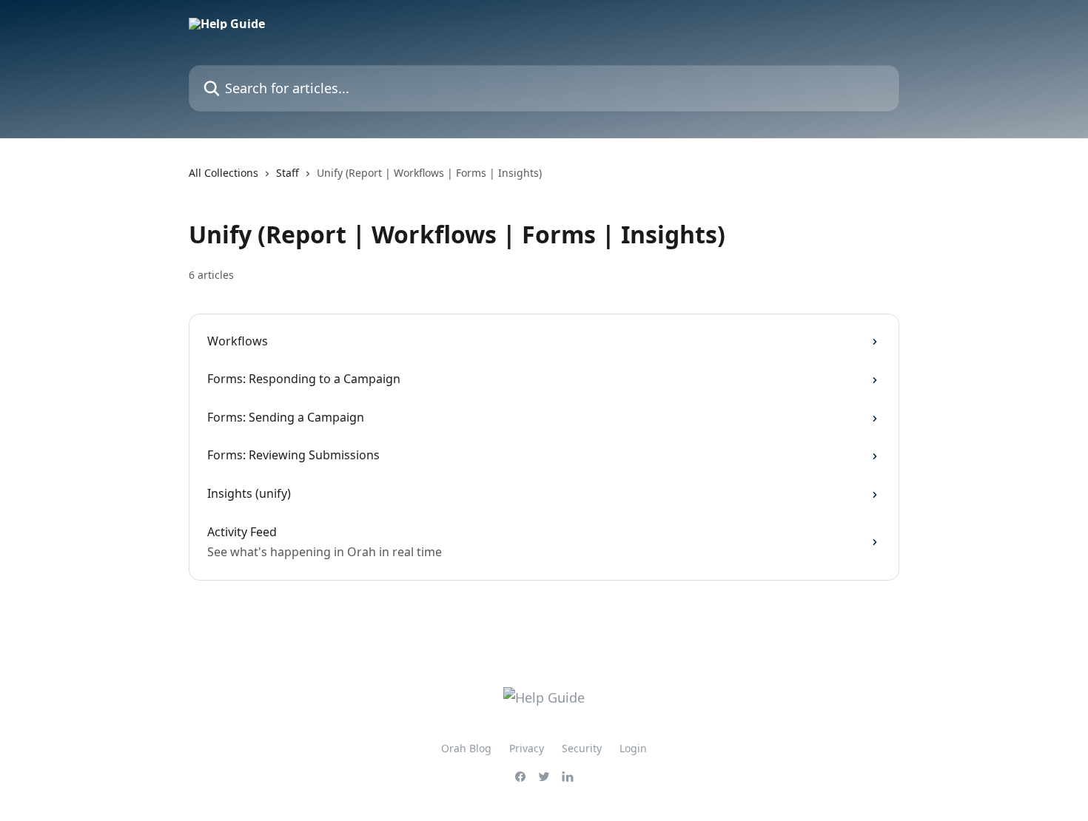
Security (582, 748)
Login (633, 748)
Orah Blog (466, 748)
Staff (287, 173)
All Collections (223, 173)
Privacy (526, 748)
